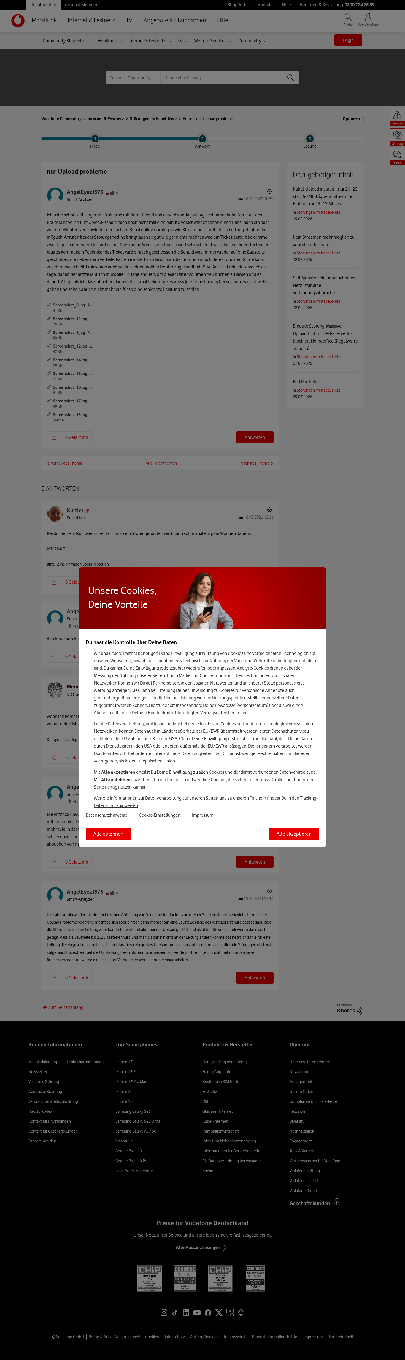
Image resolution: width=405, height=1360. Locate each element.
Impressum (203, 815)
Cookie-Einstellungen (159, 815)
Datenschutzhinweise (106, 815)
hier (181, 668)
